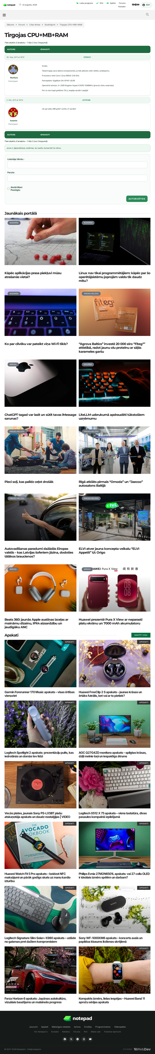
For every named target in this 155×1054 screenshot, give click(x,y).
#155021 (87, 57)
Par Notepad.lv (41, 1032)
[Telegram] (136, 5)
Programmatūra (102, 1027)
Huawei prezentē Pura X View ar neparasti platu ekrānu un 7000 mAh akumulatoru (110, 621)
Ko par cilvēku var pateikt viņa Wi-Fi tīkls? (36, 344)
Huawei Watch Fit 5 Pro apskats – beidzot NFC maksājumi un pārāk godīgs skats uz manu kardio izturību (37, 877)
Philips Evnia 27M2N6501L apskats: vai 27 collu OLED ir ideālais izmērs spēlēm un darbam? (114, 875)
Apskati (44, 1027)
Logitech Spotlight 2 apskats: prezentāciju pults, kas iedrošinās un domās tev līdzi (39, 754)
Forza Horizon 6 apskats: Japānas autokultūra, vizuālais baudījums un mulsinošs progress (35, 1000)
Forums (76, 1032)
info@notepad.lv (34, 1049)
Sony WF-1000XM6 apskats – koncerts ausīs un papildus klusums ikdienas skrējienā (110, 939)
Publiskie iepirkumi (112, 1032)
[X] (71, 1039)
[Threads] (137, 5)
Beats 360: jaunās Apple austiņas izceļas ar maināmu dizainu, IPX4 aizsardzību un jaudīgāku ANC (36, 623)
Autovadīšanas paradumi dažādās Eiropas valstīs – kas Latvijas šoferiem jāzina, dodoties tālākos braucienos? (39, 552)
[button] (4, 14)
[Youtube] (138, 5)
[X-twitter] (134, 5)
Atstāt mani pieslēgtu (16, 188)
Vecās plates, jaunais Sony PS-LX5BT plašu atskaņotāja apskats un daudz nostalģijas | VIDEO (37, 815)
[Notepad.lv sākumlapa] (77, 1018)
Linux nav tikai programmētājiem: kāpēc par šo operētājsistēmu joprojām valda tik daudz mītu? (114, 276)
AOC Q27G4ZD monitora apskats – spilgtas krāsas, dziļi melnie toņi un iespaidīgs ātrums (112, 754)
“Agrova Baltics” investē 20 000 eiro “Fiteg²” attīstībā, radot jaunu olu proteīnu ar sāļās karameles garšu (112, 347)
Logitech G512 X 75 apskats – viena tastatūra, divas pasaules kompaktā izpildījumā (113, 815)
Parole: (11, 172)
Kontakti (55, 1032)
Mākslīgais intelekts (61, 1027)
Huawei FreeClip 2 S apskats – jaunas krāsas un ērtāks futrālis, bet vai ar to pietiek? (110, 694)
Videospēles (120, 1027)
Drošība (88, 1027)
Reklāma (66, 1032)
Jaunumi (33, 1027)
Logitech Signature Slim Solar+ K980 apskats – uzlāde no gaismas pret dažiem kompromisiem (40, 939)
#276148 (86, 100)
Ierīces (77, 1027)
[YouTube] (90, 1039)
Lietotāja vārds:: (15, 159)
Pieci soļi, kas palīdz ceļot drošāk (29, 482)
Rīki (85, 1032)
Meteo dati (96, 1032)
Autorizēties (137, 199)
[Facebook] (133, 5)
